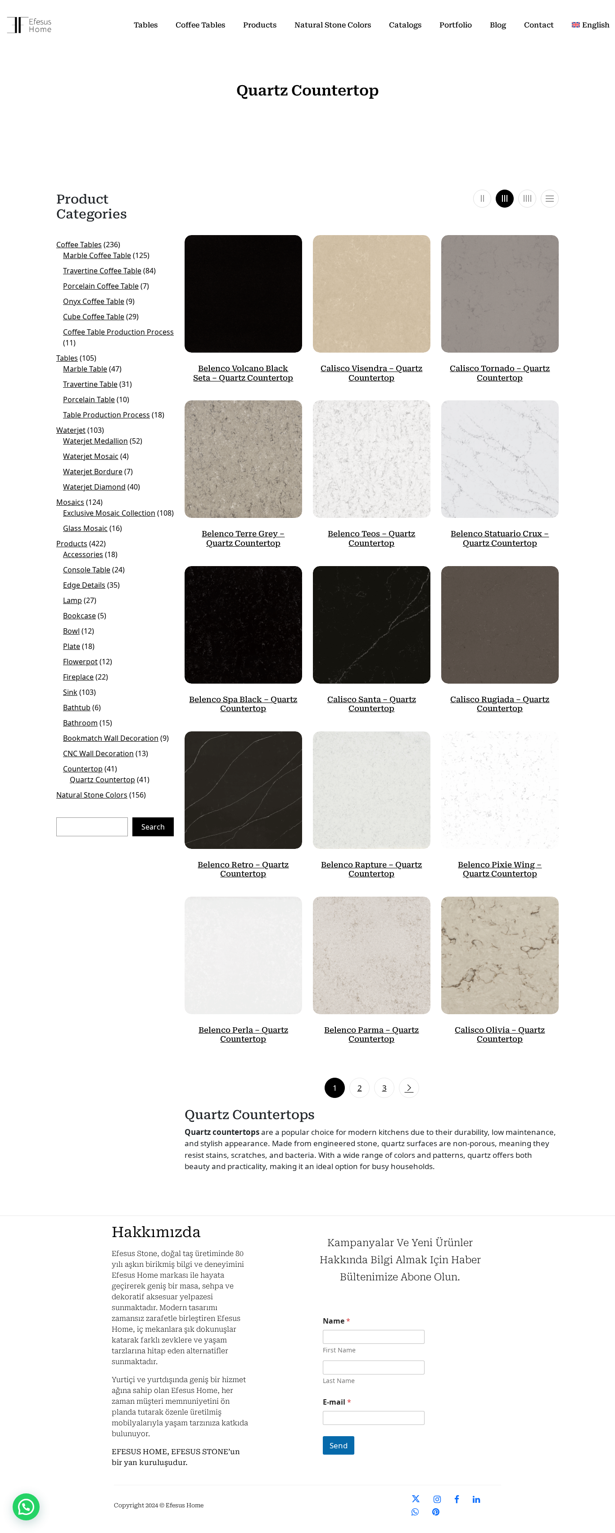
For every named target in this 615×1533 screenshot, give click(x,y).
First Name (339, 1350)
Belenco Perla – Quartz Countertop (243, 1034)
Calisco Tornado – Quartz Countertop (500, 373)
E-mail (337, 1402)
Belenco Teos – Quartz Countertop (371, 538)
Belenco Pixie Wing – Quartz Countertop (500, 869)
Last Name (339, 1380)
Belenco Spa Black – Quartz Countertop (243, 704)
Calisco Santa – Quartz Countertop (371, 704)
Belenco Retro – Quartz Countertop (243, 869)
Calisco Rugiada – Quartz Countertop (499, 704)
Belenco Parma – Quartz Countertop (371, 1034)
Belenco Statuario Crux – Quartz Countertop (500, 538)
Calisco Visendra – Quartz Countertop (371, 373)
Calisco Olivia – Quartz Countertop (500, 1034)
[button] (26, 1506)
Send (339, 1445)
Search (153, 827)
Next (409, 1088)
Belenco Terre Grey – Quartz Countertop (243, 538)
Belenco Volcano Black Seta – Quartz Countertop (243, 373)
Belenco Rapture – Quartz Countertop (371, 869)
